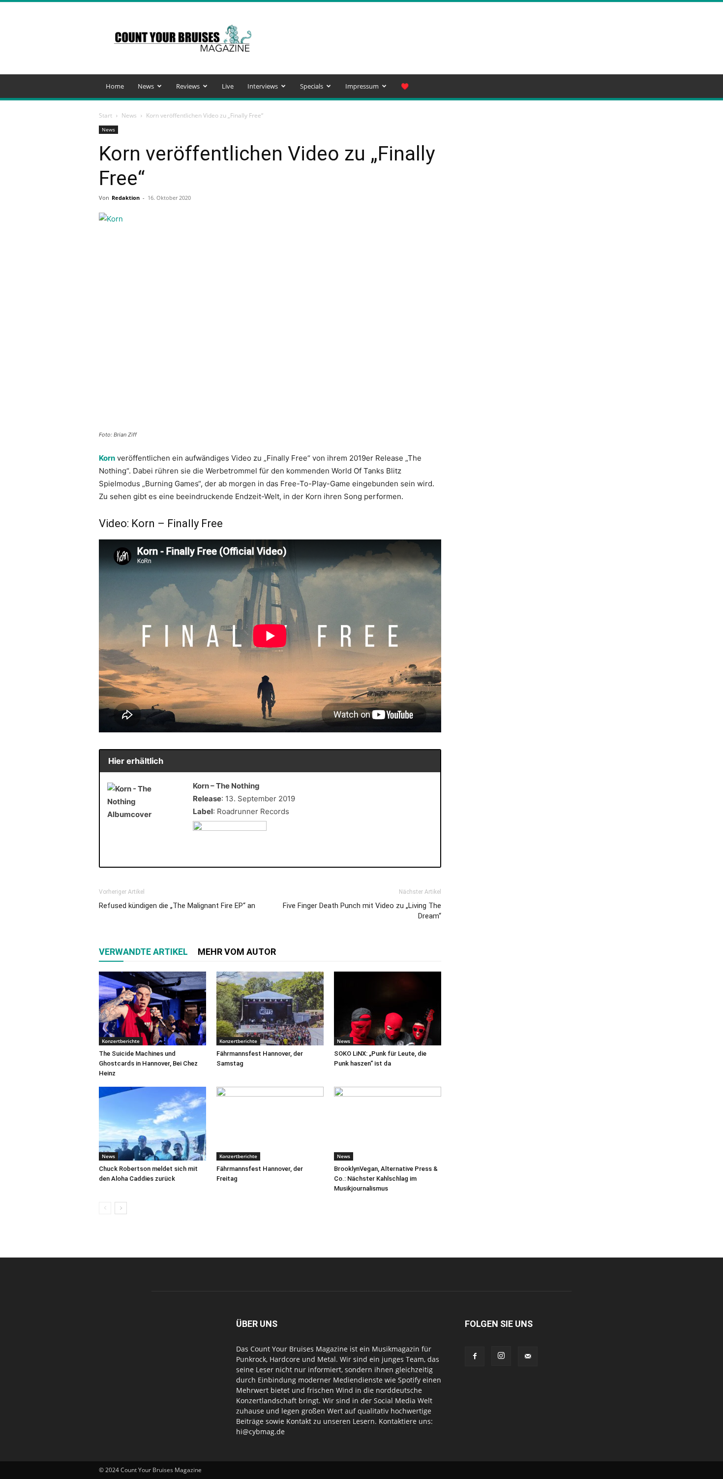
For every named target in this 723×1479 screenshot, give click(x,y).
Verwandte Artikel (143, 951)
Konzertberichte (121, 1041)
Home (115, 86)
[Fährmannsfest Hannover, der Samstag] (270, 1008)
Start (105, 115)
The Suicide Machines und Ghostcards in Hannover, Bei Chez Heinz (148, 1063)
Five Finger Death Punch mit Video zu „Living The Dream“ (362, 910)
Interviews (262, 86)
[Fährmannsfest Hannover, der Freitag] (270, 1124)
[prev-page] (105, 1208)
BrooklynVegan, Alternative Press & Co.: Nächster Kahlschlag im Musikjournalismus (386, 1178)
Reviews (188, 86)
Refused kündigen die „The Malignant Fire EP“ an (177, 905)
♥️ (405, 86)
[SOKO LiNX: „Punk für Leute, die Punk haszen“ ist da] (387, 1008)
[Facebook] (474, 1356)
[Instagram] (501, 1356)
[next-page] (121, 1208)
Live (228, 86)
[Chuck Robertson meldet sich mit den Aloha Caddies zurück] (152, 1124)
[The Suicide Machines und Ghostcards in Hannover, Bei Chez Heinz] (152, 1008)
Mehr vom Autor (237, 951)
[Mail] (528, 1356)
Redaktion (126, 197)
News (146, 86)
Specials (311, 86)
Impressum (362, 86)
